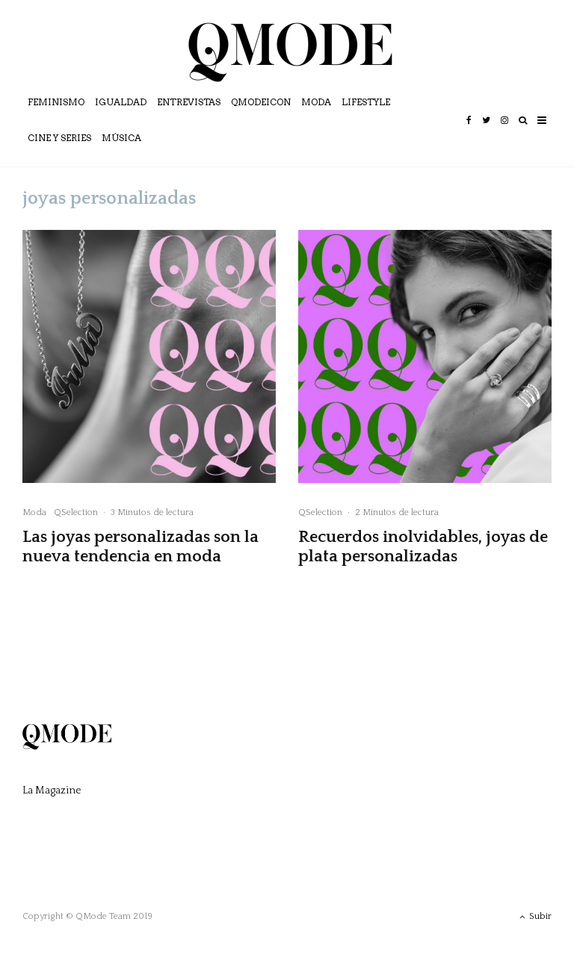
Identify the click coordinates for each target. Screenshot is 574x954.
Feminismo (56, 101)
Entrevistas (188, 101)
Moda (316, 101)
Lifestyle (366, 101)
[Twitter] (486, 130)
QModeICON (261, 101)
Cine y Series (59, 137)
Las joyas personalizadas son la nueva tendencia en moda (140, 547)
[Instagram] (504, 130)
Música (121, 137)
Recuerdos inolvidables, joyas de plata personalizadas (423, 547)
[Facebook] (469, 130)
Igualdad (120, 101)
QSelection (76, 512)
